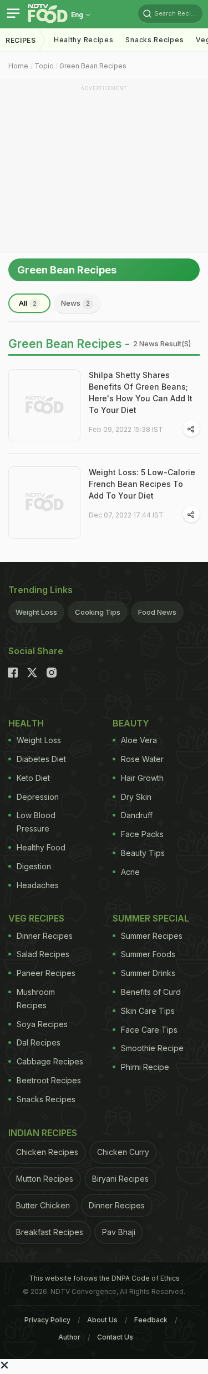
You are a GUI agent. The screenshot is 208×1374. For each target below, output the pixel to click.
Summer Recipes (151, 935)
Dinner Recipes (45, 935)
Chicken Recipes (47, 1152)
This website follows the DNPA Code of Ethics (104, 1278)
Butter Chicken (43, 1205)
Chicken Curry (123, 1152)
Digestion (34, 866)
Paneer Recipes (46, 973)
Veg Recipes (36, 918)
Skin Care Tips (148, 1010)
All (28, 302)
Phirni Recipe (145, 1067)
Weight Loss (36, 612)
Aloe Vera (139, 740)
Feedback (151, 1320)
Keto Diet (33, 778)
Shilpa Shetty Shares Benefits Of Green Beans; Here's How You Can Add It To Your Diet (140, 392)
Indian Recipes (42, 1132)
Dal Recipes (38, 1042)
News (75, 302)
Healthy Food (41, 847)
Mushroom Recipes (36, 998)
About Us (102, 1320)
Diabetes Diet (41, 759)
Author (69, 1337)
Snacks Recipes (154, 40)
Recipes (21, 40)
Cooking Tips (97, 612)
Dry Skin (136, 797)
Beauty (131, 723)
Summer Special (151, 918)
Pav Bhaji (118, 1232)
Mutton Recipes (44, 1178)
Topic (43, 66)
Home (18, 66)
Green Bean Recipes (92, 66)
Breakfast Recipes (49, 1232)
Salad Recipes (43, 954)
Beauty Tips (143, 853)
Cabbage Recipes (50, 1061)
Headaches (38, 885)
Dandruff (137, 815)
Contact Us (115, 1337)
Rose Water (142, 759)
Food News (157, 612)
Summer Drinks (148, 973)
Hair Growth (142, 778)
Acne (130, 872)
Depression (38, 797)
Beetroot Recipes (49, 1080)
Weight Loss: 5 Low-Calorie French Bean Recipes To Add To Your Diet (142, 483)
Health (26, 723)
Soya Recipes (42, 1024)
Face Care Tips (149, 1029)
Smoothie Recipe (152, 1048)
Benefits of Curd (151, 992)
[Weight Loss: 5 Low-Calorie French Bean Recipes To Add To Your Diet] (44, 502)
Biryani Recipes (120, 1178)
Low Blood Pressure (36, 821)
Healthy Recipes (84, 40)
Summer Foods (148, 954)
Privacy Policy (47, 1320)
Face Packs (142, 834)
